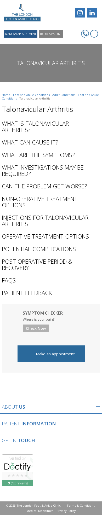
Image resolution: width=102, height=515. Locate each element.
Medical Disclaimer (39, 511)
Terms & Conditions (81, 505)
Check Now (36, 328)
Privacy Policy (66, 511)
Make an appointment (20, 34)
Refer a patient (50, 34)
